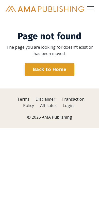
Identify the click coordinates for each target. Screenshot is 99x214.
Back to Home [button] (49, 69)
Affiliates (48, 105)
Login (68, 105)
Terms (23, 99)
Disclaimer (45, 99)
